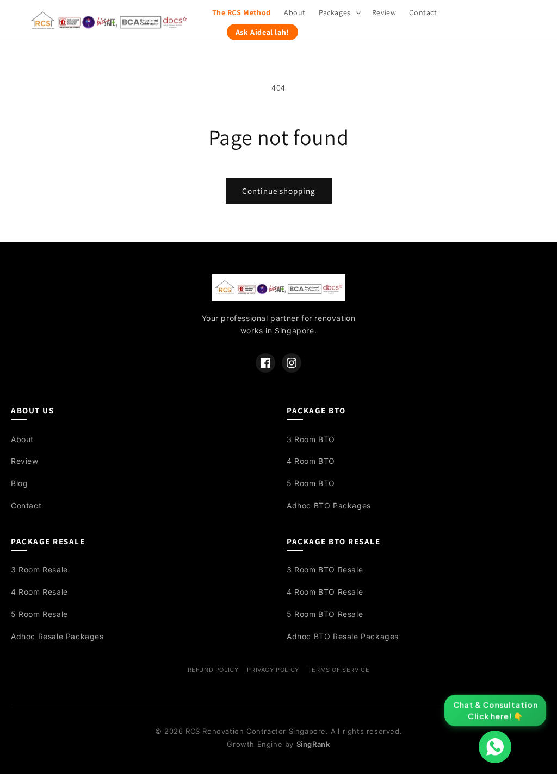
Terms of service (339, 670)
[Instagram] (291, 363)
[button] (339, 12)
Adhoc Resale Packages (57, 636)
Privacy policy (273, 670)
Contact (26, 505)
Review (25, 460)
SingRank (313, 744)
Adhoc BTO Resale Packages (343, 636)
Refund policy (213, 670)
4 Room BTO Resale (325, 591)
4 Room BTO (311, 460)
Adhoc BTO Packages (329, 505)
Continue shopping (278, 191)
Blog (19, 483)
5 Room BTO (311, 483)
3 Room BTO (311, 439)
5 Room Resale (39, 614)
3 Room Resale (39, 569)
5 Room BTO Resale (325, 614)
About (22, 439)
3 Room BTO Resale (325, 569)
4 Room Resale (39, 591)
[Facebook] (265, 363)
